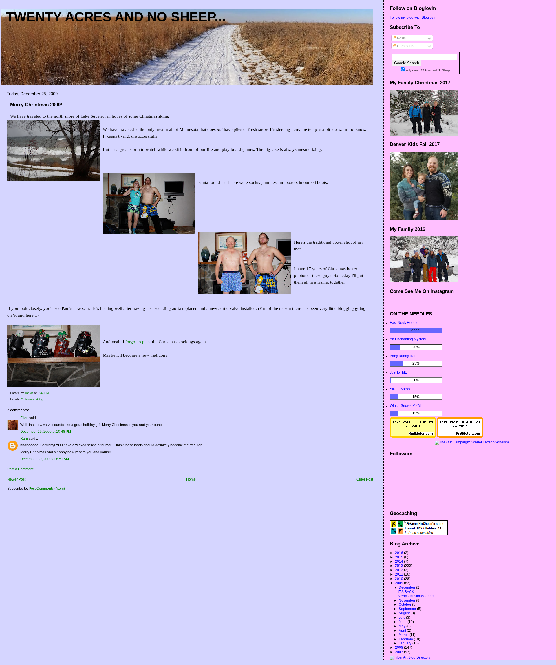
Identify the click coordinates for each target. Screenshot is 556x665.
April (403, 630)
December (407, 587)
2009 (399, 583)
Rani (24, 438)
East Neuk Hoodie (404, 322)
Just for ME (398, 372)
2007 (399, 652)
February (406, 639)
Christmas (27, 399)
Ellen (24, 418)
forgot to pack (138, 341)
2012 (399, 570)
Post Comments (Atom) (47, 488)
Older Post (364, 479)
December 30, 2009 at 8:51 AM (44, 459)
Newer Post (16, 479)
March (404, 635)
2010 (399, 578)
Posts (401, 38)
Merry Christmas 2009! (416, 596)
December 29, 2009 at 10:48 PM (45, 431)
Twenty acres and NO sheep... (116, 16)
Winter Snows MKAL (406, 406)
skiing (39, 399)
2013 (399, 565)
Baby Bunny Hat (402, 356)
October (405, 604)
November (407, 600)
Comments (405, 46)
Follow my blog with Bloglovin (413, 17)
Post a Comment (20, 469)
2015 (399, 557)
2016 (399, 553)
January (405, 643)
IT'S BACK (406, 591)
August (405, 613)
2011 (399, 574)
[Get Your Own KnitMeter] (413, 436)
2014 (399, 561)
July (402, 617)
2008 (399, 647)
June (403, 622)
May (402, 626)
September (408, 609)
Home (191, 479)
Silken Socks (400, 389)
